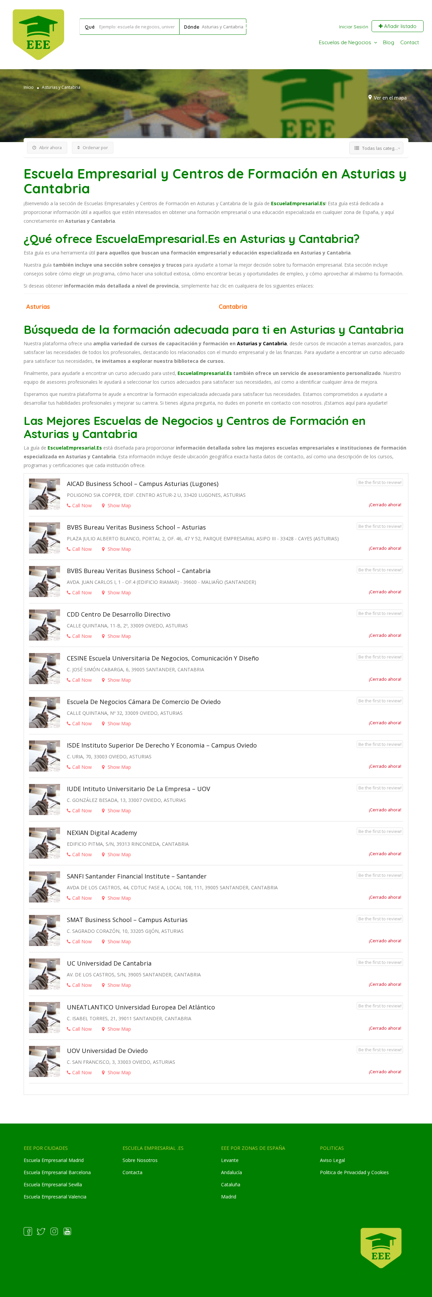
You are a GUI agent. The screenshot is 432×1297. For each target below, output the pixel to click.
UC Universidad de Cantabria (109, 963)
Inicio (29, 87)
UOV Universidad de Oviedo (107, 1051)
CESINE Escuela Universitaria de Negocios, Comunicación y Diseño (163, 658)
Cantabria (233, 306)
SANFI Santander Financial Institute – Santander (137, 876)
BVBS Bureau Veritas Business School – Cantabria (139, 571)
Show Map (118, 505)
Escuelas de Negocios (345, 42)
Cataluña (230, 1184)
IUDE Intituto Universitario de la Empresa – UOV (138, 789)
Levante (230, 1160)
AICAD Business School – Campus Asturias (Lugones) (142, 484)
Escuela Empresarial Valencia (55, 1196)
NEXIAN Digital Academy (102, 833)
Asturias (38, 306)
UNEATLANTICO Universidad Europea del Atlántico (141, 1007)
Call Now (82, 505)
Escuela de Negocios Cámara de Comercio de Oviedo (144, 702)
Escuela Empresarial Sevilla (53, 1184)
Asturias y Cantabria (61, 87)
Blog (388, 42)
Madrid (228, 1196)
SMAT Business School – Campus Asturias (127, 920)
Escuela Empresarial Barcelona (57, 1172)
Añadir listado (399, 26)
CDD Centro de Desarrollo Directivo (118, 614)
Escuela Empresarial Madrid (54, 1160)
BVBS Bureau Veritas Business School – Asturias (136, 527)
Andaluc (229, 1172)
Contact (409, 42)
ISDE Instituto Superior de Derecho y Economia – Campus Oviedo (162, 745)
